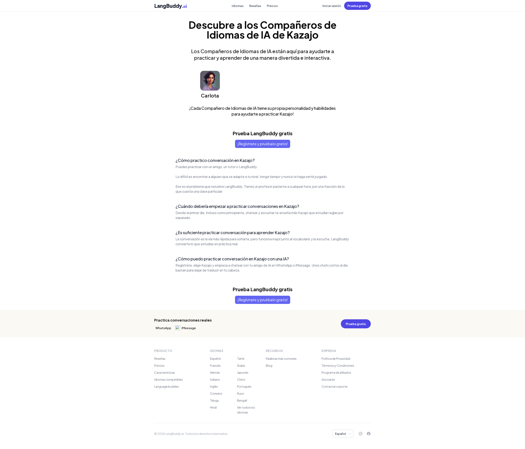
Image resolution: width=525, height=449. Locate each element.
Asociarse (328, 379)
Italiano (215, 379)
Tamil (240, 358)
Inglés (214, 386)
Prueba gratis (357, 6)
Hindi (213, 407)
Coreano (216, 393)
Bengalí (242, 400)
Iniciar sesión (331, 6)
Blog (269, 365)
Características (164, 372)
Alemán (215, 372)
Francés (215, 365)
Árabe (241, 365)
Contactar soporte (335, 386)
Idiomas (237, 6)
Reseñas (255, 6)
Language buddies (166, 386)
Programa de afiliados (336, 372)
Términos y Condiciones (338, 365)
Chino (241, 379)
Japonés (242, 372)
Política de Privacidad (336, 358)
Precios (272, 6)
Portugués (244, 386)
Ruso (240, 393)
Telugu (214, 400)
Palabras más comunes (281, 358)
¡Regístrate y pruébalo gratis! (262, 143)
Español (215, 358)
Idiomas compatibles (168, 379)
